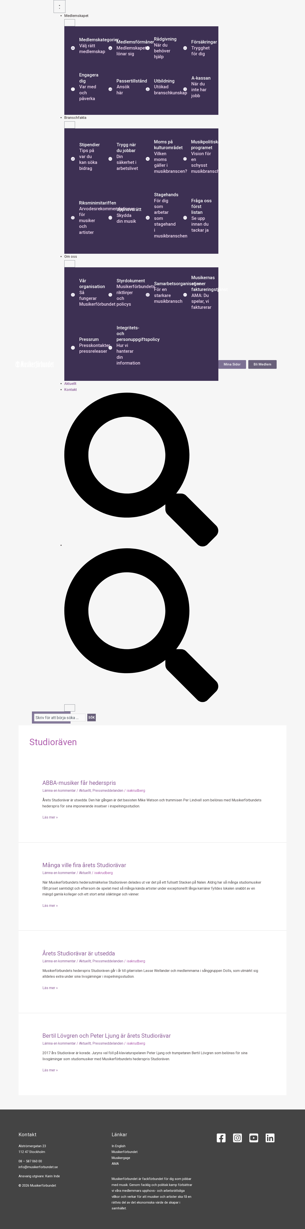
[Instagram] (237, 1138)
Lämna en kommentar (59, 790)
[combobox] (59, 717)
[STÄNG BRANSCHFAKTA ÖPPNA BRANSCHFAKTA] (69, 124)
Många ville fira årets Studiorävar (84, 865)
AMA (115, 1164)
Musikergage (121, 1158)
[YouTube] (254, 1138)
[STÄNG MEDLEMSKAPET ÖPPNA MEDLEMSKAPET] (69, 22)
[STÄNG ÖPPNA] (69, 707)
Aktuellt (85, 790)
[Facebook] (221, 1138)
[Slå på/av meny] (59, 6)
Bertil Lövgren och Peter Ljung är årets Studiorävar (106, 1035)
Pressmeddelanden (107, 790)
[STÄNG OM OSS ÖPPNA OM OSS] (69, 263)
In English (118, 1146)
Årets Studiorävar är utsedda (78, 953)
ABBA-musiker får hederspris (79, 782)
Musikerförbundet (125, 1152)
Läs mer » (50, 817)
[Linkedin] (270, 1138)
